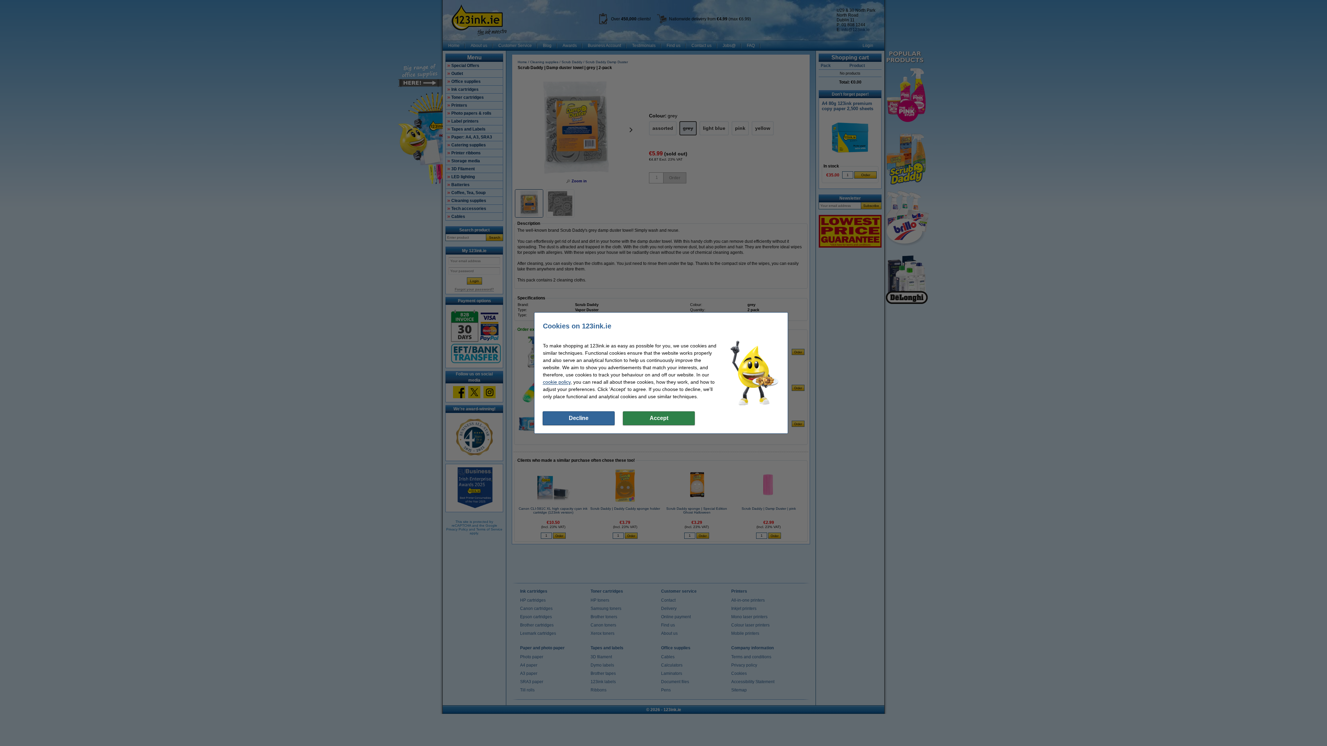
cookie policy (557, 382)
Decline (579, 418)
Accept (659, 418)
